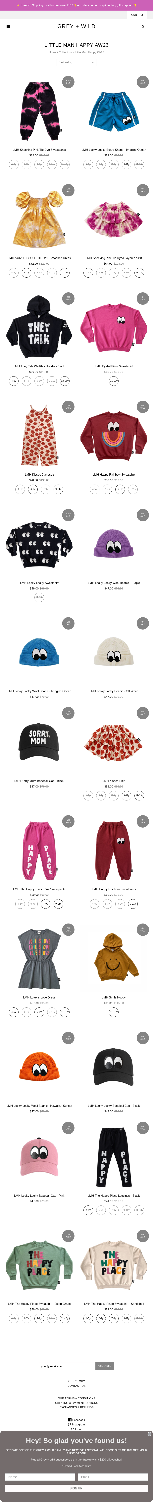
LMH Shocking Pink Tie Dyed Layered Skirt (114, 258)
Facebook (78, 1419)
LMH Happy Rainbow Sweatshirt (114, 474)
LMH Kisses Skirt (113, 781)
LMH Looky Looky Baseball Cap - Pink (39, 1195)
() (137, 14)
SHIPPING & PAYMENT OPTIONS (76, 1402)
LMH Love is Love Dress (39, 997)
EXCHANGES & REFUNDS (76, 1407)
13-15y (65, 380)
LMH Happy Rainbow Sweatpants (114, 889)
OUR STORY (76, 1381)
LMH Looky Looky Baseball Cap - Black (114, 1105)
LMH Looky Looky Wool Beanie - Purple (114, 582)
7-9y (120, 489)
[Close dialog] (149, 1434)
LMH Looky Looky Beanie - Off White (114, 691)
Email (78, 1429)
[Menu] (8, 26)
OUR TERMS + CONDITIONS (76, 1398)
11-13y (65, 272)
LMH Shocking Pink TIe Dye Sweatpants (39, 149)
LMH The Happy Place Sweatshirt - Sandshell (114, 1303)
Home (52, 52)
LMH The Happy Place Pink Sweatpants (39, 889)
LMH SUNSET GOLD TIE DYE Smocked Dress (39, 258)
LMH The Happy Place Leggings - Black (114, 1195)
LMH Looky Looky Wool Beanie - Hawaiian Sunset (39, 1105)
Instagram (78, 1424)
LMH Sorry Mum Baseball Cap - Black (39, 781)
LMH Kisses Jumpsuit (39, 474)
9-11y (126, 164)
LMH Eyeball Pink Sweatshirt (114, 366)
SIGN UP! (76, 1488)
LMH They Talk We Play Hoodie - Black (39, 366)
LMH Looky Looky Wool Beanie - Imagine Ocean (39, 691)
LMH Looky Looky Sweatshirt (39, 582)
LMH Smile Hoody (114, 997)
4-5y (88, 272)
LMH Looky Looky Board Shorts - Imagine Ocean (114, 149)
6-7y (26, 272)
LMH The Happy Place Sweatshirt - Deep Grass (39, 1303)
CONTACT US (76, 1385)
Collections (66, 52)
